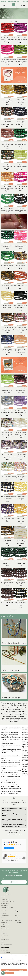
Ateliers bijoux (4, 950)
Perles (16, 913)
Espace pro (3, 918)
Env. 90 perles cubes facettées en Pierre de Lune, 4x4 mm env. (20, 434)
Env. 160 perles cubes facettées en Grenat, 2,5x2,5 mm (20, 390)
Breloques (17, 915)
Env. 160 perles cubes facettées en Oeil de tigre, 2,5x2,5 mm (7, 329)
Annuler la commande (6, 944)
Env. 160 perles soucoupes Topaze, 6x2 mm (7, 101)
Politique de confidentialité (4, 934)
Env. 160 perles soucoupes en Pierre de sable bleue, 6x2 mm (20, 122)
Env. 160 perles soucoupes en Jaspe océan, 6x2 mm (7, 166)
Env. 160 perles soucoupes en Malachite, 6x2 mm (21, 144)
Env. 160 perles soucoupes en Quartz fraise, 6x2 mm (7, 144)
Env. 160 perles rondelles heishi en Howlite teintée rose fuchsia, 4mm (7, 61)
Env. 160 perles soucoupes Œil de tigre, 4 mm (7, 541)
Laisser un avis (9, 848)
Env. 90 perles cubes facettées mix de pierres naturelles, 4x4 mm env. (7, 434)
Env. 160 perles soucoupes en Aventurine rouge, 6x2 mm (7, 188)
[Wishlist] (24, 5)
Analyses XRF (4, 922)
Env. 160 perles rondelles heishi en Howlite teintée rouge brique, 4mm (7, 39)
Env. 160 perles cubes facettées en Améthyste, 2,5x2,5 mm (20, 412)
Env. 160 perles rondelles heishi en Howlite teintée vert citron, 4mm (20, 61)
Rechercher (3, 913)
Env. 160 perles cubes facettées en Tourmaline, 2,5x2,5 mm (21, 329)
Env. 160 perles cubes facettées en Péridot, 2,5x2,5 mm (7, 390)
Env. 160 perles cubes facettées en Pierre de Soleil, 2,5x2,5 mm (20, 351)
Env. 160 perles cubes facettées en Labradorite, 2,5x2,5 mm (7, 412)
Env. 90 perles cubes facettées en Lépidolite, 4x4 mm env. (7, 456)
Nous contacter (4, 905)
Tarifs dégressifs (5, 915)
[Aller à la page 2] (17, 611)
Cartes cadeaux (18, 922)
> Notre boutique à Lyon (7, 907)
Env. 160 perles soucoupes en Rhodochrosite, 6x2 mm (7, 122)
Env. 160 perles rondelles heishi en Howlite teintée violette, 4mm (20, 39)
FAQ (2, 931)
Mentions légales (5, 939)
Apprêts (17, 918)
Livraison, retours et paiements (6, 925)
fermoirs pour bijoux (8, 791)
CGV (2, 937)
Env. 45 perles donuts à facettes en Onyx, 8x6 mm (20, 604)
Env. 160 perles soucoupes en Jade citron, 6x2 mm (20, 166)
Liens (2, 942)
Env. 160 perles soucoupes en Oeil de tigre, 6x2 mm (20, 101)
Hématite (4, 775)
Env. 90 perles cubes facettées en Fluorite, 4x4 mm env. (20, 456)
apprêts (19, 791)
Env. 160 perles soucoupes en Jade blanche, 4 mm (20, 541)
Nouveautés (18, 920)
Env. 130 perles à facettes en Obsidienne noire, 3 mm (20, 307)
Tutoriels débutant (5, 952)
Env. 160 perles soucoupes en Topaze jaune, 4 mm (20, 520)
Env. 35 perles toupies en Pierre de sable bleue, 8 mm (7, 498)
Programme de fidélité (6, 920)
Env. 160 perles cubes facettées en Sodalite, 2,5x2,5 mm (7, 351)
